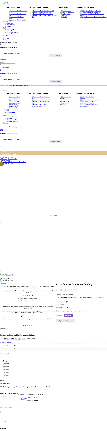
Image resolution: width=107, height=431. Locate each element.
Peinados (9, 26)
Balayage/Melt (65, 15)
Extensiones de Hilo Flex (38, 106)
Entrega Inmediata (14, 104)
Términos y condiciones (13, 32)
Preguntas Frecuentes (12, 29)
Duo (66, 17)
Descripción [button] (3, 283)
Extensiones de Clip (49, 11)
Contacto (5, 123)
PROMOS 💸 (22, 20)
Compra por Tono (14, 101)
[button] (0, 44)
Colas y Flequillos (96, 11)
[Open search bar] (9, 126)
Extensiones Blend (48, 14)
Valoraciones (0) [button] (4, 353)
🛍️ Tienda (6, 3)
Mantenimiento (11, 24)
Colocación (10, 23)
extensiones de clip (48, 311)
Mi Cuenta (6, 38)
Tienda (5, 90)
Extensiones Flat (46, 12)
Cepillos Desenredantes (100, 17)
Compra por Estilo (14, 98)
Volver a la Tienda (55, 56)
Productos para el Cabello (87, 103)
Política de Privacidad (12, 34)
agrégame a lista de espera (65, 321)
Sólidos (69, 11)
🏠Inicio (5, 2)
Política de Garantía (12, 30)
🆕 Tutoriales (7, 21)
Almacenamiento (95, 12)
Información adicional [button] (6, 342)
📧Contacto (6, 35)
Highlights (71, 12)
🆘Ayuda (6, 27)
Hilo (30, 308)
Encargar (68, 315)
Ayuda (5, 115)
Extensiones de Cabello (9, 153)
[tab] (53, 342)
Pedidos (5, 39)
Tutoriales (6, 109)
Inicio (4, 151)
